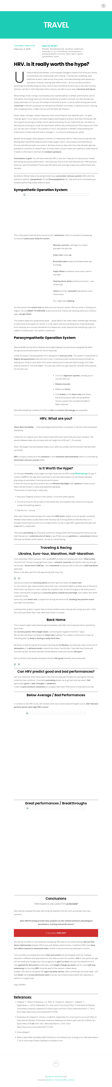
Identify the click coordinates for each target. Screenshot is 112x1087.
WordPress (50, 1080)
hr (52, 51)
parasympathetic (49, 54)
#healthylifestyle (57, 49)
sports (80, 54)
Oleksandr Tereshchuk (55, 1077)
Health (46, 46)
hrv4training (62, 51)
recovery (61, 54)
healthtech (78, 49)
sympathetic (47, 56)
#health (45, 49)
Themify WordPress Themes (64, 1080)
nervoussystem (74, 51)
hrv (55, 51)
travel (56, 56)
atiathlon (69, 49)
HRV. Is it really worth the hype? (51, 64)
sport (68, 54)
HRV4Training (80, 473)
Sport (54, 46)
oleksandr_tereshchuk (24, 46)
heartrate (46, 51)
